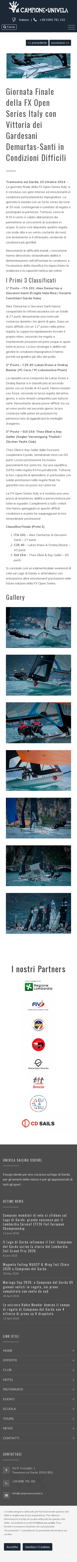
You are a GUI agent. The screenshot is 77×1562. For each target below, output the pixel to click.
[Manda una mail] (6, 1495)
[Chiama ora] (6, 1483)
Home (7, 1350)
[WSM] (38, 1064)
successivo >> (60, 42)
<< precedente (37, 42)
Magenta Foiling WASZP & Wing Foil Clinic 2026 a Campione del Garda (36, 1266)
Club (7, 1370)
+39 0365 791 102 (52, 20)
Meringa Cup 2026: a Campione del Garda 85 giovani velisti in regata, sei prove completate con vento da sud (38, 1287)
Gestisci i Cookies (37, 1547)
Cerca (10, 27)
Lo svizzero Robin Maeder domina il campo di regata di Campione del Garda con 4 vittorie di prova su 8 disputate (36, 1309)
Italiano (24, 20)
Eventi (8, 1399)
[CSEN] (38, 1025)
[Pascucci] (38, 1044)
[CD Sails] (38, 1123)
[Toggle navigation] (71, 27)
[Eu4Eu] (38, 1103)
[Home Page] (38, 7)
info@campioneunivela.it (27, 1493)
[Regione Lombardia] (38, 985)
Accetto (12, 1547)
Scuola (9, 1409)
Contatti (11, 1438)
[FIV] (38, 1005)
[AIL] (38, 1084)
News (8, 1428)
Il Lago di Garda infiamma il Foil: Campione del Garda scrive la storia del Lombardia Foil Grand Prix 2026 (37, 1246)
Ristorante (13, 1389)
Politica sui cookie (44, 1522)
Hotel (8, 1380)
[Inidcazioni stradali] (6, 1470)
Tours (8, 1419)
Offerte (10, 1360)
